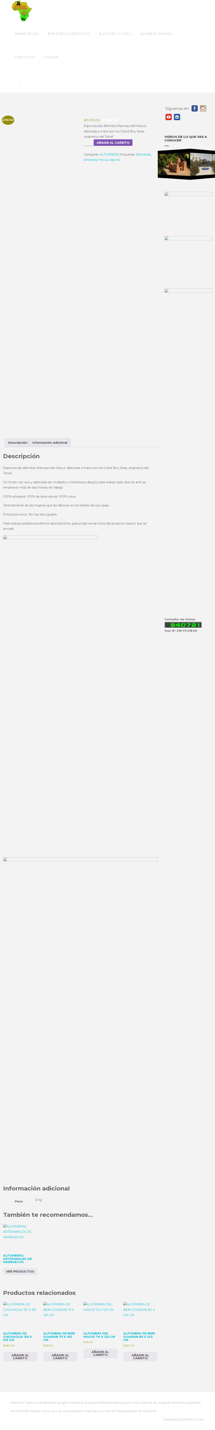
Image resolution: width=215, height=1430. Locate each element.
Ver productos (20, 1271)
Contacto (25, 57)
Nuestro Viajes (115, 34)
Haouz (103, 160)
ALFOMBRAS (109, 154)
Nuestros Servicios (69, 34)
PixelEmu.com (194, 1419)
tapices (115, 160)
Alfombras (143, 154)
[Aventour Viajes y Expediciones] (21, 11)
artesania (90, 160)
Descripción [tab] (18, 443)
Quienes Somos (156, 34)
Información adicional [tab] (50, 443)
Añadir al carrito (113, 143)
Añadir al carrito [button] (20, 1356)
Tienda (51, 57)
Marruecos (27, 34)
